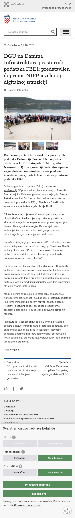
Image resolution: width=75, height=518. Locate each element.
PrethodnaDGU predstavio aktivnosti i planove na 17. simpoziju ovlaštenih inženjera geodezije (22, 370)
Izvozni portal (11, 422)
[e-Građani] (19, 4)
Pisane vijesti (11, 349)
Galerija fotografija (18, 89)
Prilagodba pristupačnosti (56, 7)
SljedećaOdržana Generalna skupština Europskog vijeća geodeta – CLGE (55, 368)
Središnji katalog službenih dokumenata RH (29, 418)
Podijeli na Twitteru (21, 389)
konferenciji (10, 190)
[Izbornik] (65, 32)
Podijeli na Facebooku (13, 389)
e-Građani (9, 406)
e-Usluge (9, 410)
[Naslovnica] (37, 20)
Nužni (7, 437)
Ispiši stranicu (6, 389)
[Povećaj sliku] (37, 118)
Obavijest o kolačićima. (27, 505)
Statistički (11, 466)
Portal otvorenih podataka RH (21, 414)
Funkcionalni (12, 451)
